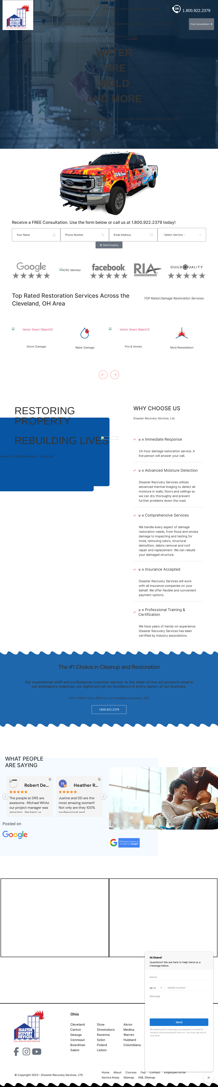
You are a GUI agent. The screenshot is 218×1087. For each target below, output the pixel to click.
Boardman (77, 1045)
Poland (102, 1045)
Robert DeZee (37, 785)
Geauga (76, 1035)
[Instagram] (26, 1051)
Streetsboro (106, 1029)
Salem (74, 1050)
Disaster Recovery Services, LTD (42, 970)
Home (57, 24)
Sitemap (128, 1077)
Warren (128, 1035)
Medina (128, 1029)
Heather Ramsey (87, 785)
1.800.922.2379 (36, 982)
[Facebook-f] (16, 1051)
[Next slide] (100, 370)
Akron (127, 1024)
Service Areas (110, 1077)
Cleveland (77, 1024)
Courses (131, 1072)
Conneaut (77, 1040)
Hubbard (129, 1040)
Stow (101, 1024)
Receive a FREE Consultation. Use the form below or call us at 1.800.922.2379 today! (94, 222)
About (68, 24)
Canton (75, 1029)
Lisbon (102, 1050)
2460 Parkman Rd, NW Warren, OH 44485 (37, 978)
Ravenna (103, 1035)
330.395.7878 (33, 987)
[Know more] (36, 337)
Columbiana (132, 1045)
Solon (101, 1040)
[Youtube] (36, 1051)
